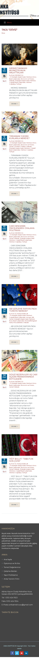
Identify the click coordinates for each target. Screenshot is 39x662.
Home (3, 33)
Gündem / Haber (20, 146)
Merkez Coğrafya (27, 150)
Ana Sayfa (8, 559)
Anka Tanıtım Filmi (11, 579)
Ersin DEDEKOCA (17, 75)
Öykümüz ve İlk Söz (12, 563)
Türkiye (18, 84)
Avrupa (28, 317)
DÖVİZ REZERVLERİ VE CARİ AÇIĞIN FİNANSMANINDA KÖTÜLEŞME (23, 376)
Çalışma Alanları (10, 571)
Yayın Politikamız (11, 575)
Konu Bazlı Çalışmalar (16, 321)
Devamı (13, 104)
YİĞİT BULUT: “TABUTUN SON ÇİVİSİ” (21, 460)
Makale (11, 80)
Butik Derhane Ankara (8, 658)
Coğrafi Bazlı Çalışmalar (17, 82)
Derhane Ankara (22, 658)
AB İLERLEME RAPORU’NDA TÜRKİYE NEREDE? (23, 310)
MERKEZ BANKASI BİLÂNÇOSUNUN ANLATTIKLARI (18, 70)
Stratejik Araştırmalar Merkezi (21, 77)
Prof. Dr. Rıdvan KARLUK (19, 314)
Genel (11, 146)
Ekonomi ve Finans (27, 79)
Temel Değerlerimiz (12, 567)
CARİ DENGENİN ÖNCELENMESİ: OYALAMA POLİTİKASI (21, 228)
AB (33, 317)
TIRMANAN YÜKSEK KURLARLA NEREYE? (19, 137)
